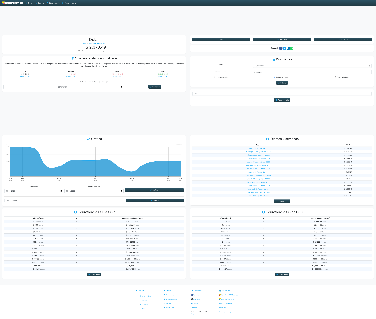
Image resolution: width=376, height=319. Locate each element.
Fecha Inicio (34, 187)
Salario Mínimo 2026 (227, 299)
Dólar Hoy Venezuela (225, 303)
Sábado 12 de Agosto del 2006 (258, 179)
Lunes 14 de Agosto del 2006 (258, 172)
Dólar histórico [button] (283, 201)
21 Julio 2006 (117, 76)
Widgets (168, 303)
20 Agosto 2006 (25, 76)
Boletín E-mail (169, 307)
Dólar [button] (30, 3)
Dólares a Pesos (282, 77)
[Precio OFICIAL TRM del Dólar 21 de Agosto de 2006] (12, 3)
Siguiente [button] (344, 39)
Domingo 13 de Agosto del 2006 (258, 175)
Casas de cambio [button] (70, 3)
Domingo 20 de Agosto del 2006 (258, 152)
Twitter (195, 303)
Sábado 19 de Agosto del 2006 (258, 155)
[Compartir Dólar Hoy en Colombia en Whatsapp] (291, 48)
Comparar (156, 87)
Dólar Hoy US (223, 307)
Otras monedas (54, 3)
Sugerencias (197, 290)
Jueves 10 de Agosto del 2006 (258, 186)
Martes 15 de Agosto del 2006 (258, 169)
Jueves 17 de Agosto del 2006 (258, 162)
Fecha (221, 65)
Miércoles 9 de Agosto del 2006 (259, 189)
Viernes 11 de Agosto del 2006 (258, 182)
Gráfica (143, 309)
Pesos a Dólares (343, 77)
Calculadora (145, 304)
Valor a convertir (221, 71)
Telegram (194, 307)
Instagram (196, 299)
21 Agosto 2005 (163, 76)
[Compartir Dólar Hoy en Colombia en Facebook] (280, 48)
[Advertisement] (188, 20)
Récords (144, 300)
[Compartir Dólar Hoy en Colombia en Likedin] (288, 48)
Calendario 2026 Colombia (229, 295)
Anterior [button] (222, 39)
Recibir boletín (283, 100)
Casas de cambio (171, 299)
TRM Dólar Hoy (226, 290)
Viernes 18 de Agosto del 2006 (258, 159)
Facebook (196, 295)
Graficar (155, 190)
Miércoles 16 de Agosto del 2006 (258, 165)
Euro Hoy (41, 3)
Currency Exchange (225, 312)
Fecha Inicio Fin (94, 187)
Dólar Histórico (146, 296)
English (193, 314)
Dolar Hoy (140, 290)
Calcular (283, 83)
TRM (84, 43)
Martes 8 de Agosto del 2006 (259, 192)
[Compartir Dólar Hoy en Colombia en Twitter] (284, 48)
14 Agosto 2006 (71, 76)
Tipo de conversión (221, 77)
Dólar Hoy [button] (283, 39)
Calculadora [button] (95, 274)
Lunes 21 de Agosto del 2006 (258, 148)
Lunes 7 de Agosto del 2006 (258, 196)
